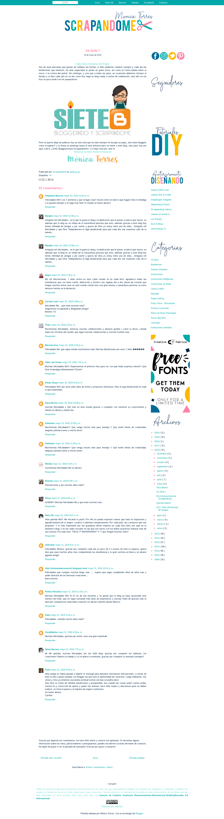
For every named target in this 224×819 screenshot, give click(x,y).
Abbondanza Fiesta (160, 204)
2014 (157, 538)
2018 (157, 441)
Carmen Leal (51, 301)
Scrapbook (149, 3)
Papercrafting (157, 298)
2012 (157, 546)
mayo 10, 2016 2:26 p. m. (63, 275)
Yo (50, 175)
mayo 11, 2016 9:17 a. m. (67, 545)
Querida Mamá (163, 503)
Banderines (156, 264)
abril (159, 515)
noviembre (162, 458)
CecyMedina (51, 632)
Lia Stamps (156, 219)
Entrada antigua (136, 758)
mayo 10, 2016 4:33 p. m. (71, 345)
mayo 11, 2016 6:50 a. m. (66, 481)
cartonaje (155, 323)
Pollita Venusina (53, 591)
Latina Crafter (157, 289)
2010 (157, 555)
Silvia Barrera (52, 649)
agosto (160, 471)
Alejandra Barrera (54, 195)
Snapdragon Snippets (161, 199)
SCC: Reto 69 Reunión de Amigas (167, 508)
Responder (50, 207)
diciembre (162, 453)
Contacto (163, 3)
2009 (157, 559)
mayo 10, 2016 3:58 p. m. (71, 301)
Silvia (48, 498)
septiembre (162, 466)
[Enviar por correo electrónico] (40, 179)
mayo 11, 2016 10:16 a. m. (101, 568)
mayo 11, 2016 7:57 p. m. (72, 649)
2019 (157, 437)
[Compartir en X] (46, 179)
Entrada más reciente (51, 758)
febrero (160, 524)
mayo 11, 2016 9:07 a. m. (67, 515)
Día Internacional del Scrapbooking (166, 497)
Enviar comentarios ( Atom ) (99, 767)
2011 (156, 551)
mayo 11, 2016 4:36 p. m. (70, 632)
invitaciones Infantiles (161, 327)
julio (159, 475)
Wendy (48, 464)
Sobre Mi (109, 3)
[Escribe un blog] (43, 179)
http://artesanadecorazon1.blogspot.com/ (66, 568)
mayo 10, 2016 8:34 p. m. (71, 382)
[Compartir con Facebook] (49, 179)
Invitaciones (157, 274)
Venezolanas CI (158, 229)
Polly (47, 669)
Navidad (155, 293)
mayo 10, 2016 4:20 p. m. (63, 325)
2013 (157, 542)
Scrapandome (60, 172)
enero (160, 528)
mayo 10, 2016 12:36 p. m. (66, 216)
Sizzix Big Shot (158, 318)
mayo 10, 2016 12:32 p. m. (77, 195)
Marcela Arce (51, 345)
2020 (157, 432)
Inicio (97, 3)
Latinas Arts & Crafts (161, 195)
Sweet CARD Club (160, 190)
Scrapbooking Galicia (161, 209)
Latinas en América (160, 214)
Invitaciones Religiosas (162, 279)
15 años (155, 260)
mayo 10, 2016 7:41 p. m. (74, 362)
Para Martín (162, 487)
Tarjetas (135, 3)
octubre (161, 462)
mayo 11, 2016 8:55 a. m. (63, 498)
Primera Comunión (160, 308)
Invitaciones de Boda (161, 284)
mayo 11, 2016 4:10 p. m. (63, 615)
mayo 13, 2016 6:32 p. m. (63, 669)
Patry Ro (49, 515)
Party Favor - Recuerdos (163, 303)
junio (159, 479)
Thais (48, 325)
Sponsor (122, 3)
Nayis (48, 275)
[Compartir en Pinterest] (52, 179)
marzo (160, 519)
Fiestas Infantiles (159, 269)
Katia (47, 615)
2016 (157, 450)
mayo (160, 484)
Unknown (50, 423)
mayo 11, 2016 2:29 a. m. (65, 464)
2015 (157, 533)
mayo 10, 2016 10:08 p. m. (71, 403)
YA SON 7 (161, 492)
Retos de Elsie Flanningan (163, 313)
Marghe (49, 216)
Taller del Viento (53, 362)
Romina (49, 481)
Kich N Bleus (157, 224)
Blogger (139, 813)
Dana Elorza (51, 403)
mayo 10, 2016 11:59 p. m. (68, 423)
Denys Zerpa (51, 382)
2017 (157, 445)
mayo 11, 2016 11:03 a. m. (75, 591)
